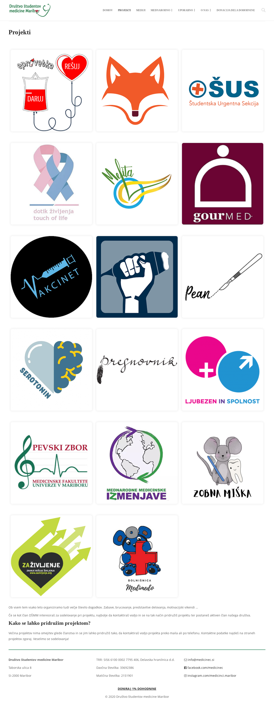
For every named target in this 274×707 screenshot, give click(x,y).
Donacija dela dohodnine (236, 10)
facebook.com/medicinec (205, 668)
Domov (108, 10)
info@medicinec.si (201, 660)
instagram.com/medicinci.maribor (212, 676)
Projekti (124, 10)
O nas (205, 10)
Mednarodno (160, 10)
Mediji (141, 10)
